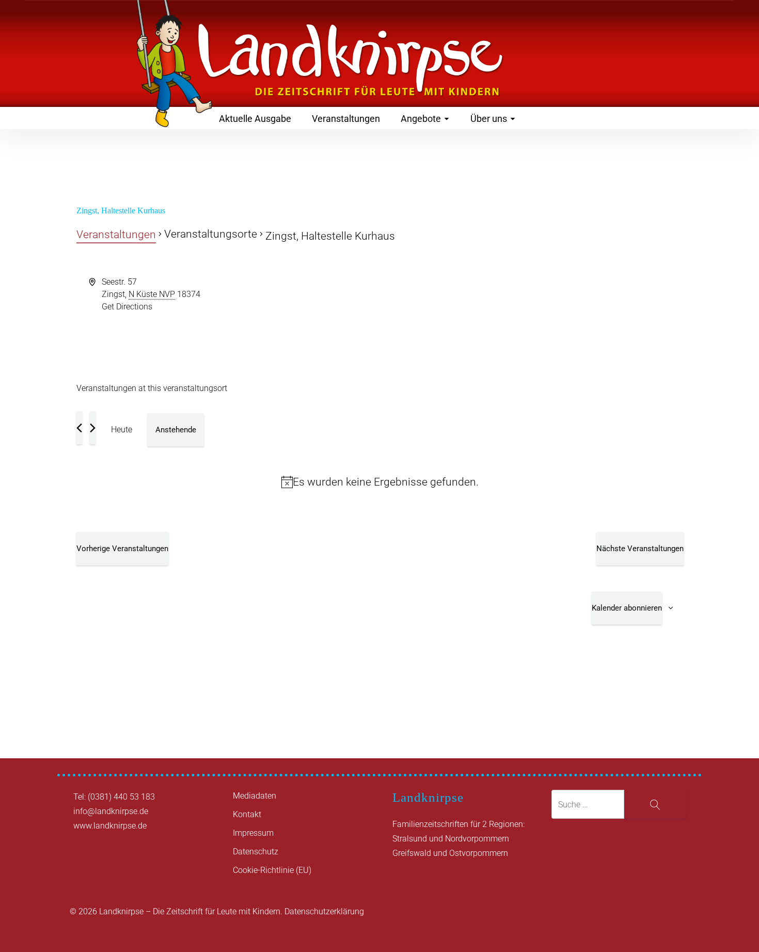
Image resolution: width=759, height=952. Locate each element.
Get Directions (127, 306)
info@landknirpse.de (110, 811)
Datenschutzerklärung (324, 911)
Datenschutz (255, 851)
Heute (121, 429)
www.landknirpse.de (110, 826)
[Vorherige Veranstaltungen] (79, 427)
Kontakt (247, 814)
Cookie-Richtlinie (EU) (272, 870)
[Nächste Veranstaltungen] (93, 427)
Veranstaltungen (346, 118)
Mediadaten (254, 796)
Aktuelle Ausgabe (255, 118)
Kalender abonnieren (627, 608)
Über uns (488, 118)
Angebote (421, 118)
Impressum (253, 833)
